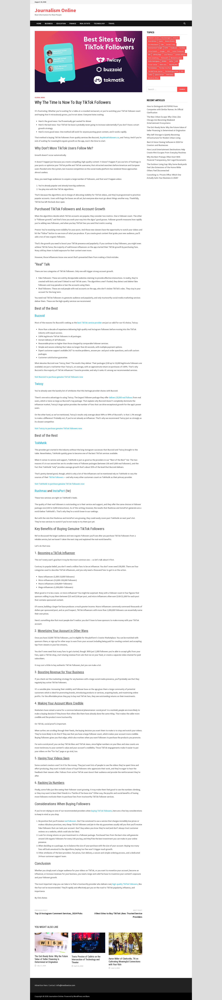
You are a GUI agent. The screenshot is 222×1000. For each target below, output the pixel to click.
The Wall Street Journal (155, 71)
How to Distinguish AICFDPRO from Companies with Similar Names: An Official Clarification (165, 109)
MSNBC (164, 61)
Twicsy (39, 384)
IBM (149, 55)
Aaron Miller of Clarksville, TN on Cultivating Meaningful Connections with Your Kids (124, 961)
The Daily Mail (173, 65)
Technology (99, 23)
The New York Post (165, 68)
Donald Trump (170, 44)
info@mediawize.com (65, 985)
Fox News (182, 48)
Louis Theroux (168, 55)
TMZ (182, 71)
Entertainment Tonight (155, 48)
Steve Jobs (163, 65)
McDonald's (164, 58)
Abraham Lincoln (153, 38)
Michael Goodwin (176, 58)
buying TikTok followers (101, 810)
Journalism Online (55, 10)
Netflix (171, 61)
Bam (87, 996)
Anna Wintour (152, 41)
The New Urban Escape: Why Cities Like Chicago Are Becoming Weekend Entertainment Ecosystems (164, 119)
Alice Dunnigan (166, 38)
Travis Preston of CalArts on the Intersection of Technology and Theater (86, 959)
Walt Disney (169, 75)
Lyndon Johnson (180, 55)
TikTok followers (56, 477)
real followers (70, 821)
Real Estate (85, 23)
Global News (40, 97)
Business (49, 23)
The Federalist (152, 68)
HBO (168, 51)
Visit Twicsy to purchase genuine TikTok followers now (58, 428)
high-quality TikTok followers (125, 884)
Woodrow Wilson (153, 78)
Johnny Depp (157, 55)
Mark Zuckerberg (153, 58)
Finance (72, 23)
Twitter (150, 75)
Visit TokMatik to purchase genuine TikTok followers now (59, 483)
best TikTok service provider (89, 322)
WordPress (78, 996)
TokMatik (41, 443)
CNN (162, 44)
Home (39, 23)
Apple (161, 41)
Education (61, 23)
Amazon (176, 38)
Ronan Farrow (152, 65)
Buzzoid (40, 316)
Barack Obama (170, 41)
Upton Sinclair (159, 75)
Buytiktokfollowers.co (109, 137)
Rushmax (41, 491)
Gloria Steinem (152, 51)
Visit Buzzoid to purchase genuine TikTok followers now (59, 377)
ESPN (166, 48)
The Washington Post (171, 71)
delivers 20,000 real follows (120, 397)
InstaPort (59, 491)
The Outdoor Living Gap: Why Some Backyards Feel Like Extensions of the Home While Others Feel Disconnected (167, 167)
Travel (111, 23)
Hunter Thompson (178, 51)
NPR (176, 61)
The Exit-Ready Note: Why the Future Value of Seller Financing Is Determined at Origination (51, 959)
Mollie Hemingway (154, 61)
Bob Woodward (153, 44)
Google (162, 51)
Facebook (173, 48)
